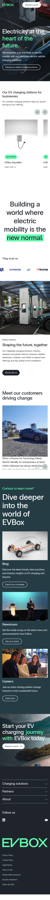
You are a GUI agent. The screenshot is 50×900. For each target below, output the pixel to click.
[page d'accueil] (9, 5)
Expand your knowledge (14, 584)
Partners (8, 791)
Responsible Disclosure (11, 875)
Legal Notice (7, 865)
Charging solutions (15, 783)
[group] (21, 162)
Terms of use (7, 870)
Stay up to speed (12, 641)
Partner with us (11, 373)
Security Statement (9, 880)
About (6, 799)
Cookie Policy (7, 860)
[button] (37, 112)
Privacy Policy (7, 855)
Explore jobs (10, 698)
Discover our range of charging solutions (21, 67)
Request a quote (31, 5)
